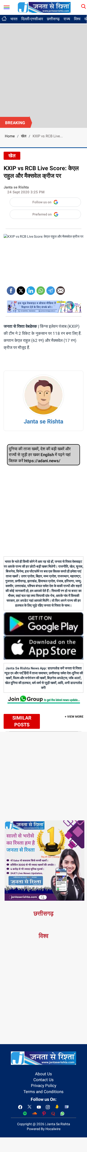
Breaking (15, 122)
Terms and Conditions (43, 1091)
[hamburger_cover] (7, 6)
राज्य (67, 19)
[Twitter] (21, 288)
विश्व (77, 19)
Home (10, 136)
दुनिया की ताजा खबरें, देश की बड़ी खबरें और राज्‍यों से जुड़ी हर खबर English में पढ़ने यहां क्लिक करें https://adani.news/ (40, 454)
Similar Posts (21, 721)
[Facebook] (11, 288)
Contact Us (43, 1079)
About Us (43, 1073)
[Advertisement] (43, 70)
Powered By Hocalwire (43, 1129)
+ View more (74, 716)
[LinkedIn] (31, 288)
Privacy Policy (43, 1085)
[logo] (44, 7)
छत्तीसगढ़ (53, 19)
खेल (23, 136)
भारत (13, 19)
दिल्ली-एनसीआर (32, 19)
